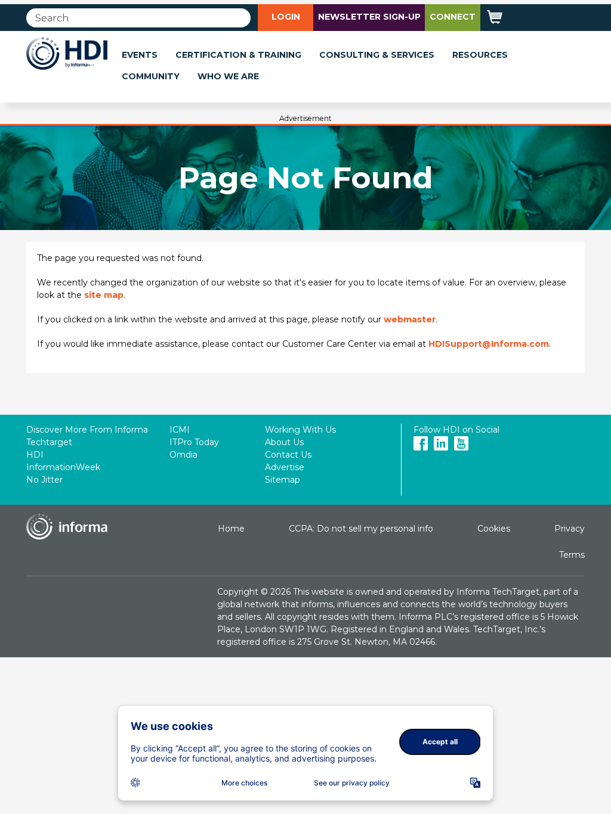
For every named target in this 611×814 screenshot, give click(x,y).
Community (151, 76)
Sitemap (282, 479)
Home (231, 528)
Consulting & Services (376, 54)
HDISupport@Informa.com (488, 343)
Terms (572, 554)
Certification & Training (238, 54)
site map (104, 295)
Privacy (569, 528)
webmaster (410, 319)
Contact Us (288, 454)
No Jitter (44, 479)
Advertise (284, 467)
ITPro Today (194, 442)
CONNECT (453, 16)
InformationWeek (63, 467)
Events (140, 54)
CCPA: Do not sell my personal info (361, 528)
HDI (35, 454)
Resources (480, 54)
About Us (284, 442)
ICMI (179, 429)
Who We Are (228, 76)
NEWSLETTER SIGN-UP (369, 16)
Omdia (183, 454)
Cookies (493, 528)
